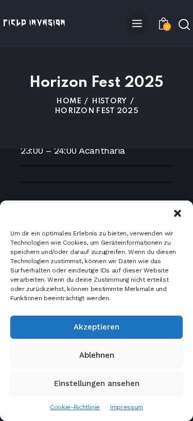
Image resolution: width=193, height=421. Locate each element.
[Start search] (184, 24)
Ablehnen (96, 355)
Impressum (126, 407)
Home (68, 101)
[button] (177, 213)
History (109, 101)
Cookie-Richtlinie (75, 407)
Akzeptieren (96, 327)
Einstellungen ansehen (96, 383)
